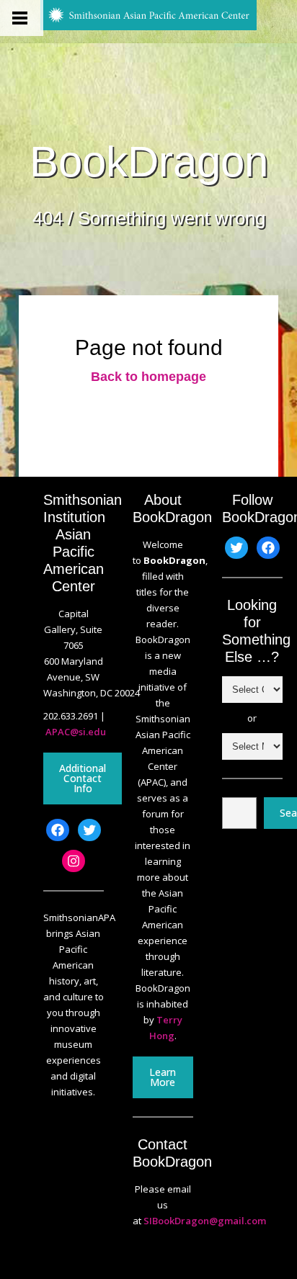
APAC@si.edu (75, 731)
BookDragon (149, 162)
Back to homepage (148, 376)
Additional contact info (82, 778)
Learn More (162, 1077)
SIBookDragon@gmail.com (204, 1220)
